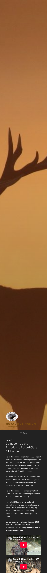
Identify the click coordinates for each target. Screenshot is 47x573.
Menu (25, 433)
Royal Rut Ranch (21, 423)
